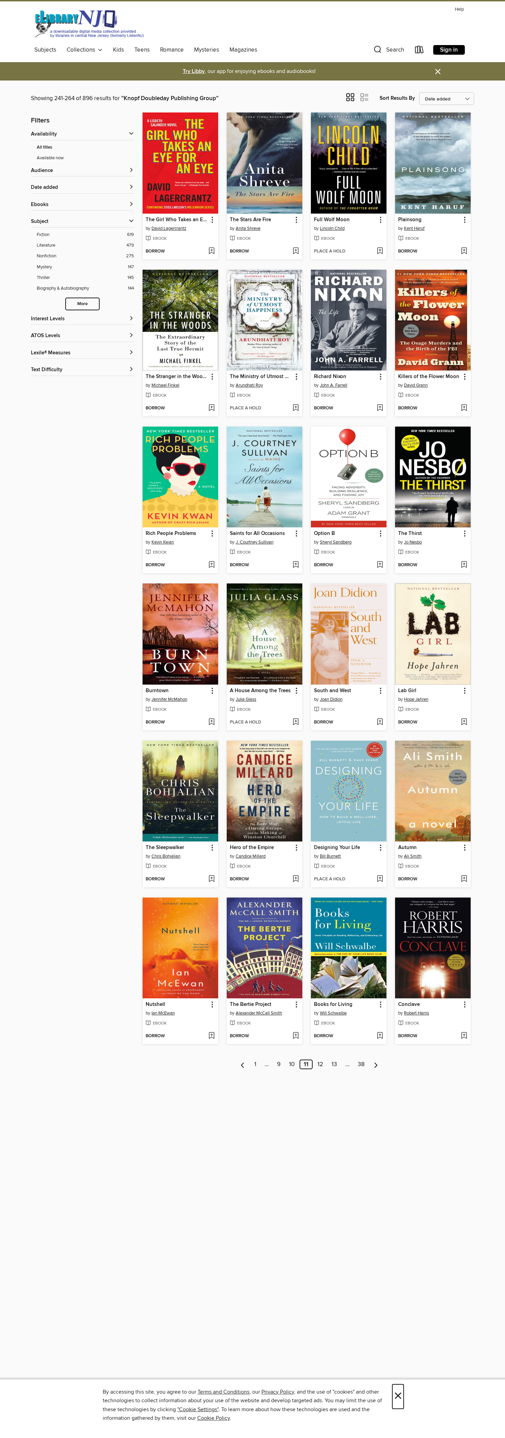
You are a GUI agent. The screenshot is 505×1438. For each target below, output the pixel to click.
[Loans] (419, 51)
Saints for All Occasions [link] (257, 533)
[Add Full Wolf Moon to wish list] (379, 251)
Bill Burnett (330, 856)
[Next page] (376, 1064)
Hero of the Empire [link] (252, 848)
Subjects (45, 50)
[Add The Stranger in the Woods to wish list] (211, 408)
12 (320, 1064)
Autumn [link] (407, 848)
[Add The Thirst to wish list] (464, 565)
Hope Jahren (416, 699)
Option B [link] (324, 533)
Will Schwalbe (333, 1013)
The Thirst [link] (410, 533)
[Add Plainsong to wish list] (464, 251)
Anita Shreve (248, 228)
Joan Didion (331, 699)
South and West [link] (332, 691)
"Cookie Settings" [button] (197, 1409)
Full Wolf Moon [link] (332, 220)
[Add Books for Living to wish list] (379, 1036)
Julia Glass (246, 699)
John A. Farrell (333, 385)
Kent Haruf (414, 228)
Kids (118, 50)
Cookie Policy (213, 1418)
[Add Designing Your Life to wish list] (379, 879)
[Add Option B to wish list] (379, 565)
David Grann (416, 385)
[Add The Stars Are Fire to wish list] (295, 251)
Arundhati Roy (249, 385)
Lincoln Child (332, 228)
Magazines (243, 50)
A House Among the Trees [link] (260, 691)
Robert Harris (416, 1013)
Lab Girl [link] (407, 691)
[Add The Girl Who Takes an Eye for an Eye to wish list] (211, 251)
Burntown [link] (157, 691)
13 (334, 1064)
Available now (50, 158)
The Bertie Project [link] (250, 1004)
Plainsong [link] (410, 220)
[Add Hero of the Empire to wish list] (295, 879)
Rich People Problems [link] (171, 533)
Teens (142, 50)
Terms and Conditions (223, 1391)
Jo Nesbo (413, 542)
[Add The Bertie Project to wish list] (295, 1036)
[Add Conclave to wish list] (464, 1036)
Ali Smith (413, 856)
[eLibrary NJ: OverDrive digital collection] (89, 24)
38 (361, 1064)
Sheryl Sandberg (335, 542)
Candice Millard (251, 856)
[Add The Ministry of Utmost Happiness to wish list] (295, 408)
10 (292, 1064)
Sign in (449, 50)
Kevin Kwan (163, 542)
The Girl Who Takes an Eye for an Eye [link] (177, 220)
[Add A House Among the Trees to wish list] (295, 722)
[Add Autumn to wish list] (464, 879)
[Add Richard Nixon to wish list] (379, 408)
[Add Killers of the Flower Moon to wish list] (464, 408)
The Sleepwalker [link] (165, 848)
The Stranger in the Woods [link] (177, 377)
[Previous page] (242, 1064)
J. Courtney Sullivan (254, 542)
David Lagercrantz (169, 228)
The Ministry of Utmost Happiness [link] (261, 377)
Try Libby (194, 71)
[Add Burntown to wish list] (211, 722)
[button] (388, 51)
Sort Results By (397, 98)
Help (459, 9)
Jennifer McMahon (169, 699)
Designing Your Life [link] (337, 848)
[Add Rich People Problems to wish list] (211, 565)
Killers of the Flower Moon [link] (428, 377)
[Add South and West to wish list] (379, 722)
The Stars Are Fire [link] (250, 220)
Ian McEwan (163, 1013)
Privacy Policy (277, 1391)
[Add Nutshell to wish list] (211, 1036)
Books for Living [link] (333, 1004)
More (82, 304)
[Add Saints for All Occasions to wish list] (295, 565)
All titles (44, 147)
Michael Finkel (165, 385)
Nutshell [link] (155, 1004)
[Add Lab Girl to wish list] (464, 722)
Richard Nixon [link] (330, 377)
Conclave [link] (409, 1004)
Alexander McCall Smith (259, 1013)
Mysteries (206, 50)
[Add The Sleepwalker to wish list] (211, 879)
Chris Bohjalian (166, 856)
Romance (172, 50)
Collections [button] (82, 50)
